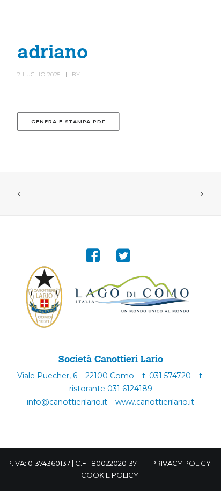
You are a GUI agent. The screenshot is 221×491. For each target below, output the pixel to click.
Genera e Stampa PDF (68, 122)
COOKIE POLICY (109, 475)
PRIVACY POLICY (181, 463)
